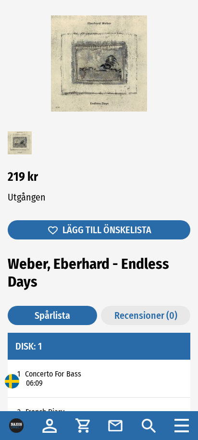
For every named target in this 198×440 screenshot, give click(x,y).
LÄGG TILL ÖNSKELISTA (106, 230)
